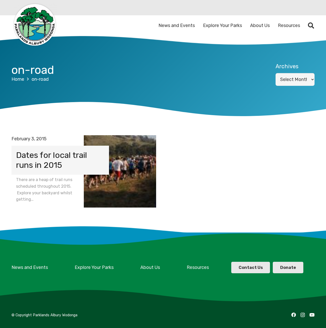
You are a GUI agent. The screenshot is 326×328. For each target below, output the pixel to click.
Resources (198, 267)
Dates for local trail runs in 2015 (51, 160)
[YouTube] (312, 314)
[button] (311, 25)
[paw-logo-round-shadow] (34, 25)
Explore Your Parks (94, 267)
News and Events (29, 267)
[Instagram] (303, 315)
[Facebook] (293, 314)
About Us (150, 267)
